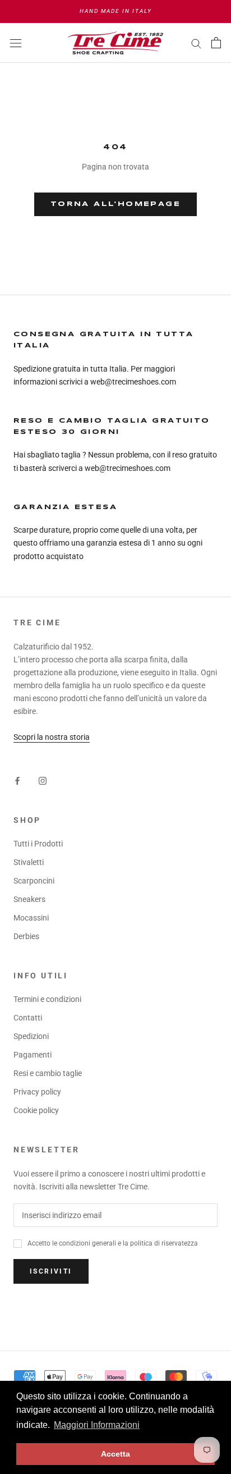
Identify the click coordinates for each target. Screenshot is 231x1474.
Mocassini (31, 917)
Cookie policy (36, 1110)
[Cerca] (196, 43)
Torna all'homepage (115, 204)
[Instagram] (43, 780)
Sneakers (29, 899)
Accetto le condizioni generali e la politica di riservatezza (112, 1243)
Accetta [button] (115, 1453)
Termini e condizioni (47, 999)
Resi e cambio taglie (47, 1073)
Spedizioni (31, 1036)
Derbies (26, 936)
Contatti (27, 1017)
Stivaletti (28, 862)
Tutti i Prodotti (38, 843)
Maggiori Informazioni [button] (97, 1425)
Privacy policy (37, 1091)
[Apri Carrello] (216, 42)
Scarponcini (33, 880)
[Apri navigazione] (15, 42)
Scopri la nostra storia (51, 737)
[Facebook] (17, 780)
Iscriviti (51, 1271)
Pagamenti (32, 1054)
